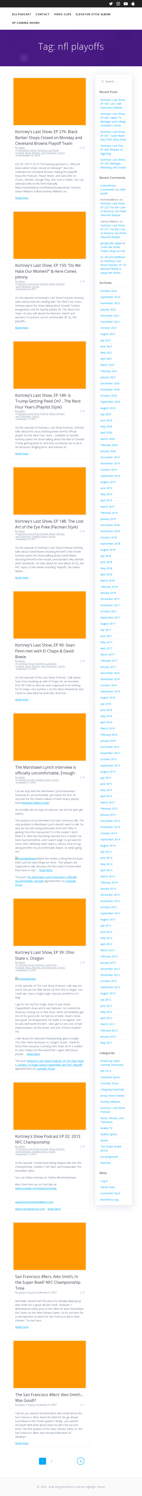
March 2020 (107, 439)
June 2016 (106, 710)
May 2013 (106, 938)
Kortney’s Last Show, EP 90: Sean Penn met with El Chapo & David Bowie (45, 650)
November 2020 (110, 389)
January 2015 (108, 814)
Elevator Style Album (93, 14)
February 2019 (109, 513)
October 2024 (108, 291)
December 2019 (110, 457)
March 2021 (107, 365)
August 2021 (107, 334)
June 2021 (106, 346)
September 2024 (110, 297)
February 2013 (109, 956)
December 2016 (110, 673)
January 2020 (108, 451)
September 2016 (110, 691)
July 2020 (105, 414)
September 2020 (110, 401)
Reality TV (106, 1128)
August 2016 (107, 697)
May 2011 (106, 1042)
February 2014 (109, 882)
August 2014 (107, 845)
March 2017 (107, 654)
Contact (43, 14)
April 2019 (106, 500)
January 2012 (108, 1036)
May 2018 (106, 568)
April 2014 (106, 870)
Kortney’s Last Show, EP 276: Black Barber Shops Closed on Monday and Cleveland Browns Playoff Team (48, 137)
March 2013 (107, 950)
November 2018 (110, 531)
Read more (21, 198)
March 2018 (107, 580)
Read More (46, 870)
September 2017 (110, 617)
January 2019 (108, 519)
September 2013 (110, 913)
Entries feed (107, 1187)
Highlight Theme (95, 1487)
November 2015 (110, 753)
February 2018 (109, 586)
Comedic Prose (26, 663)
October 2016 (108, 685)
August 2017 (107, 623)
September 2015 (110, 765)
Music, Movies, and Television (41, 152)
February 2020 (109, 445)
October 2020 (108, 395)
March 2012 (107, 1024)
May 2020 (106, 426)
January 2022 (108, 309)
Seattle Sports (39, 536)
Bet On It (105, 1071)
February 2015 (109, 808)
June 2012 (106, 1005)
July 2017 (105, 629)
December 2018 (110, 525)
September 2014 (110, 839)
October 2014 (108, 833)
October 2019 (108, 469)
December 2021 (110, 315)
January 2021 (108, 377)
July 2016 (105, 704)
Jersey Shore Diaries (112, 1095)
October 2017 (108, 611)
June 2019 (106, 488)
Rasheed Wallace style (35, 803)
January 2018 (108, 593)
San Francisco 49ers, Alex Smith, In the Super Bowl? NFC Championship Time (47, 1282)
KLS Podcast (21, 14)
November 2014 (110, 827)
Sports (61, 152)
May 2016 (106, 716)
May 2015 (106, 790)
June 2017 (106, 636)
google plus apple (110, 243)
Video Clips (62, 14)
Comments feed (110, 1193)
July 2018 (105, 556)
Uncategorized (109, 1156)
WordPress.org (109, 1199)
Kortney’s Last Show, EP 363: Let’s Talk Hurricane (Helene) (113, 103)
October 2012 (108, 981)
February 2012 (109, 1030)
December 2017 (110, 599)
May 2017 (106, 642)
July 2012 (105, 999)
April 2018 (106, 574)
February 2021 (109, 371)
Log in (104, 1181)
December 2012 (110, 969)
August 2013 (107, 919)
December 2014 (110, 821)
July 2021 (105, 340)
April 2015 (106, 796)
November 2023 (110, 303)
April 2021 (106, 358)
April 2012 (106, 1018)
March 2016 (107, 728)
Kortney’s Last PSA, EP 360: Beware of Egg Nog (112, 149)
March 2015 (107, 802)
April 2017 (106, 648)
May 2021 (106, 352)
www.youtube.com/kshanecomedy (36, 1188)
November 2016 (110, 679)
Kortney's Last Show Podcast (33, 284)
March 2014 (107, 876)
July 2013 (105, 925)
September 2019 (110, 476)
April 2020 (106, 432)
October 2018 (108, 537)
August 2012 (107, 993)
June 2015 (106, 784)
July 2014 (105, 851)
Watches (105, 1163)
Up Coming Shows (26, 23)
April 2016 (106, 722)
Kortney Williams (110, 1101)
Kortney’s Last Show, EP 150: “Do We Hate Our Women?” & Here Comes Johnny (48, 271)
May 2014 (106, 864)
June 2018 (106, 562)
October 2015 (108, 759)
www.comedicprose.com (30, 1209)
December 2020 (110, 383)
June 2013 (106, 932)
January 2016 (108, 741)
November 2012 (110, 975)
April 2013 (106, 944)
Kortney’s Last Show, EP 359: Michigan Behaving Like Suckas (113, 163)
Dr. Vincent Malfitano (113, 257)
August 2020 (107, 408)
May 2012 (106, 1012)
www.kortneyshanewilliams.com (34, 1202)
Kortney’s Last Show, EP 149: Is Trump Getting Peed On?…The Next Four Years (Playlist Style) (48, 401)
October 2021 (108, 328)
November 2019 (110, 463)
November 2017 (110, 605)
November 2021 (110, 321)
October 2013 (108, 907)
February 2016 (109, 734)
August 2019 (107, 482)
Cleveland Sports (27, 150)
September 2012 (110, 987)
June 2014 (106, 857)
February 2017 (109, 660)
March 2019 (107, 506)
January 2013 (108, 962)
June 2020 (106, 420)
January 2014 (108, 888)
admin (21, 147)
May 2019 (106, 494)
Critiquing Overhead (112, 1089)
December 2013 (110, 894)
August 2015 (107, 771)
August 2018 (107, 549)
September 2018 (110, 543)
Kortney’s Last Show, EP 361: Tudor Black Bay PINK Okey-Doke (113, 135)
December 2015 (110, 747)
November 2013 (110, 901)
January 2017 (108, 667)
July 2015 (105, 777)
